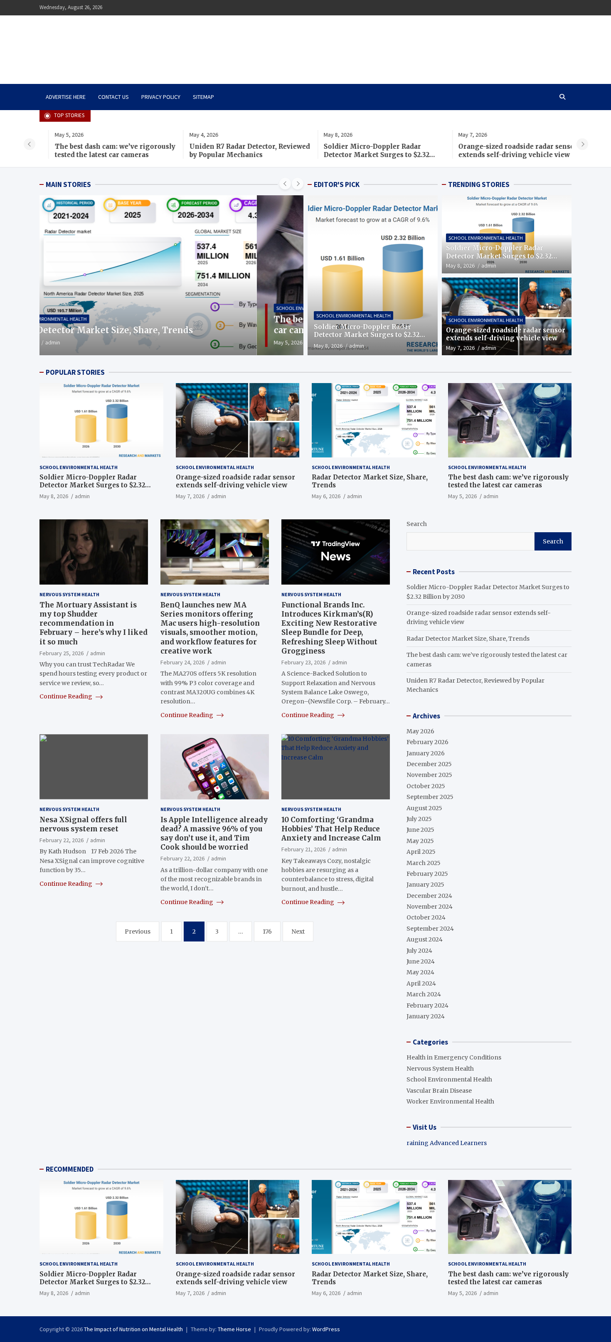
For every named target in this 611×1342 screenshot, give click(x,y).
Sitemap (203, 97)
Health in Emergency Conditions (454, 1057)
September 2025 (430, 797)
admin (99, 342)
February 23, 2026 (303, 662)
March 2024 (424, 994)
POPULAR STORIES (75, 372)
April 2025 (421, 851)
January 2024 (426, 1016)
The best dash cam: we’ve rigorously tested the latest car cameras (99, 151)
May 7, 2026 (460, 347)
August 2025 (424, 808)
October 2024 (426, 917)
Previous (137, 931)
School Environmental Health (96, 308)
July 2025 (419, 819)
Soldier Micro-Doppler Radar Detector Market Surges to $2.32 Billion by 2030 (361, 155)
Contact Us (113, 97)
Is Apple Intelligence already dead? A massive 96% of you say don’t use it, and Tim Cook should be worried (214, 833)
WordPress (326, 1329)
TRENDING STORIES (479, 184)
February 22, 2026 (61, 840)
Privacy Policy (160, 97)
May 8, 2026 (328, 345)
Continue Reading (66, 696)
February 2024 (427, 1005)
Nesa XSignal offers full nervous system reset (83, 824)
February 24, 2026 (182, 662)
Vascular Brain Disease (439, 1090)
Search (417, 524)
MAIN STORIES (68, 184)
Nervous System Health (69, 594)
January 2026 (426, 753)
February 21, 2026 (303, 849)
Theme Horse (234, 1329)
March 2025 (424, 863)
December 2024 (429, 896)
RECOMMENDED (70, 1169)
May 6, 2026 (326, 496)
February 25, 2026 (61, 653)
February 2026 (427, 742)
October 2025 (426, 786)
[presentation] (29, 144)
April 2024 (421, 983)
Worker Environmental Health (450, 1101)
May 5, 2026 (71, 342)
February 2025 (427, 873)
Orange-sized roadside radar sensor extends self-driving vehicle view (503, 151)
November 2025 (429, 775)
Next (298, 931)
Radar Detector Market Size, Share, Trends (468, 638)
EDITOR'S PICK (337, 184)
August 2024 (425, 939)
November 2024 (430, 906)
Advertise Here (66, 97)
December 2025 (429, 764)
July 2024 (419, 950)
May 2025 (420, 841)
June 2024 (421, 961)
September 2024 (430, 928)
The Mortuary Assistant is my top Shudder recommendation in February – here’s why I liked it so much (93, 623)
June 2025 (420, 829)
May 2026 (420, 731)
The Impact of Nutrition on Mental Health (128, 45)
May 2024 (420, 972)
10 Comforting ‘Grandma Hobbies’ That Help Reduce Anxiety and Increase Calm (331, 829)
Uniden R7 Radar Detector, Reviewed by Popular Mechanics (234, 151)
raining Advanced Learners (447, 1143)
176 (267, 931)
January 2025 (425, 884)
